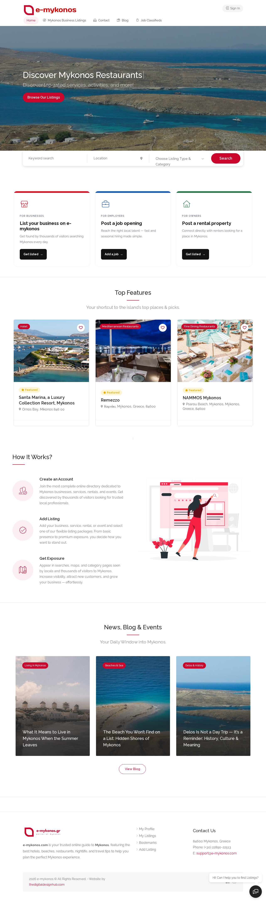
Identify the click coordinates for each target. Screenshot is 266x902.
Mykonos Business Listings (66, 20)
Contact (103, 20)
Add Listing (147, 849)
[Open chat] (255, 891)
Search (225, 158)
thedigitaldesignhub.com (47, 884)
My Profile (146, 829)
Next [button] (256, 88)
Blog (124, 20)
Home (31, 20)
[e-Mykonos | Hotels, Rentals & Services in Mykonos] (50, 10)
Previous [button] (10, 88)
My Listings (147, 836)
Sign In (234, 8)
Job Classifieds (151, 20)
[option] (51, 372)
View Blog (132, 769)
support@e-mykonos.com (216, 853)
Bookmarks (148, 843)
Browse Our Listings (43, 98)
